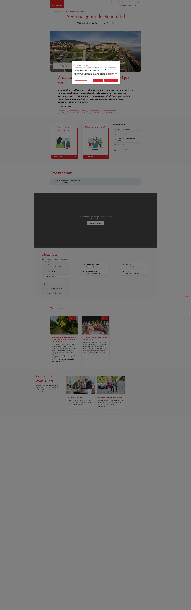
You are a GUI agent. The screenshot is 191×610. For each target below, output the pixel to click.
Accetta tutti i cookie (111, 80)
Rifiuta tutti (98, 80)
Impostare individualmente (81, 80)
